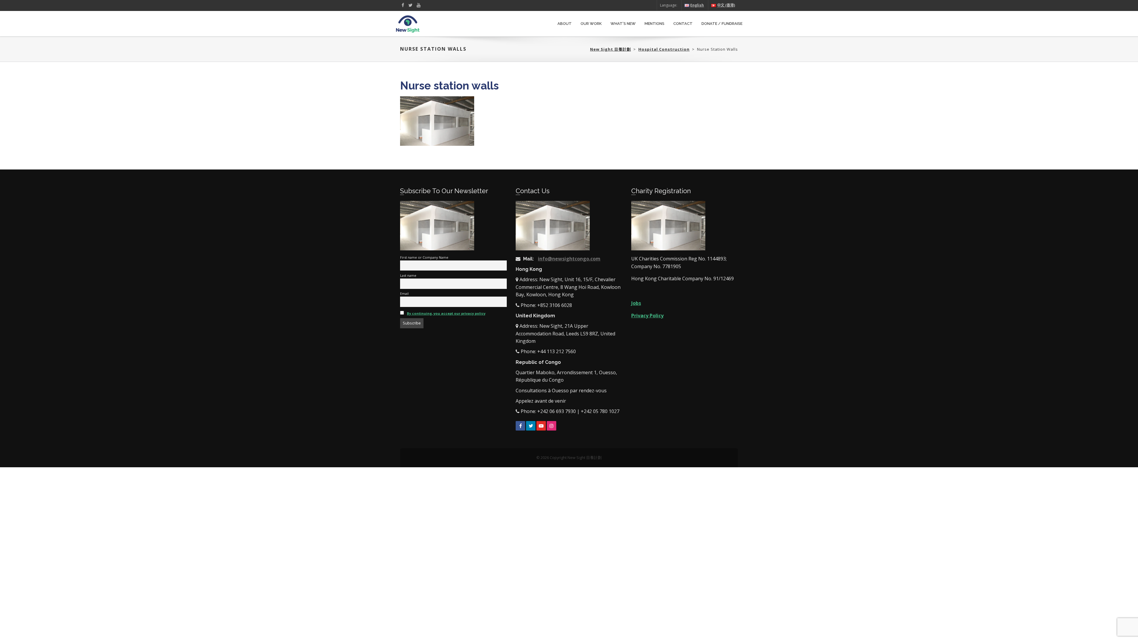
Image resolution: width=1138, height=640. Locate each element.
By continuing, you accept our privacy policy (446, 313)
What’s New (623, 23)
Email (404, 293)
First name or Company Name (424, 257)
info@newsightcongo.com (569, 258)
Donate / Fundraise (721, 23)
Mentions (654, 23)
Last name (408, 275)
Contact (683, 23)
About (564, 23)
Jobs (636, 303)
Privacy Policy (647, 315)
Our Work (591, 23)
